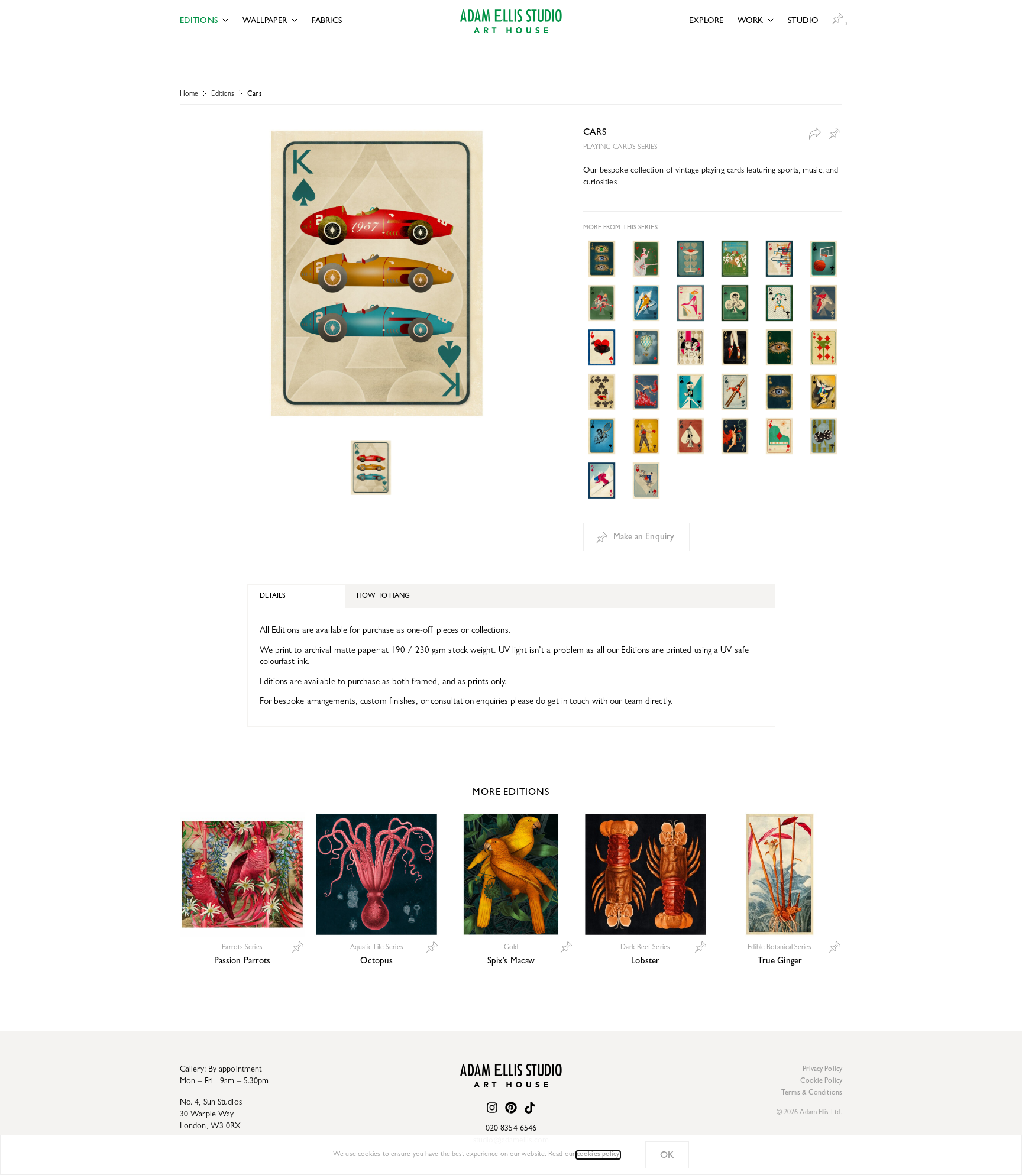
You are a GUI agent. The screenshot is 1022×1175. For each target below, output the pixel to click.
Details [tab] (273, 596)
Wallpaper (264, 21)
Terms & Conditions (811, 1093)
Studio (803, 21)
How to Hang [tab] (383, 596)
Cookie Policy (821, 1081)
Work (750, 21)
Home (189, 94)
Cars (254, 94)
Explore (706, 21)
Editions (199, 21)
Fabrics (327, 21)
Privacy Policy (822, 1069)
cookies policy (598, 1154)
